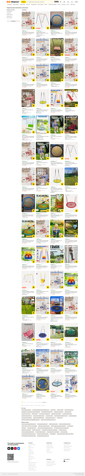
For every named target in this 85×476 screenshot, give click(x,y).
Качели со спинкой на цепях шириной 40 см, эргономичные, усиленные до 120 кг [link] (28, 137)
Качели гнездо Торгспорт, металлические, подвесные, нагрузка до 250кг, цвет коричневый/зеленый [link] (71, 344)
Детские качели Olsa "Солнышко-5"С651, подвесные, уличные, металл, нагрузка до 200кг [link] (71, 110)
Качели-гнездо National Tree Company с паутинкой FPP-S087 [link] (42, 137)
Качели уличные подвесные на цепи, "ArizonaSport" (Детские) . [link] (28, 370)
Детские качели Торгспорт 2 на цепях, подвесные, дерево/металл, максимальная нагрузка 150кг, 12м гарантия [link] (57, 215)
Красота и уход (30, 456)
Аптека (29, 455)
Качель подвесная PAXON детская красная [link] (27, 110)
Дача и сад (30, 459)
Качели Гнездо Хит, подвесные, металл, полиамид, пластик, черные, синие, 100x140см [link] (56, 396)
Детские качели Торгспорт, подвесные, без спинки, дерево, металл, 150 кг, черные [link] (56, 59)
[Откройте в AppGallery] (15, 449)
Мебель (29, 446)
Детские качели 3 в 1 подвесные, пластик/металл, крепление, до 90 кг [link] (57, 110)
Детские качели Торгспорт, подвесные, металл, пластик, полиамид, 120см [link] (41, 396)
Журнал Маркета (49, 452)
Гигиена (29, 449)
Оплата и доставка (49, 446)
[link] (26, 410)
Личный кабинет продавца (50, 461)
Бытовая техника (31, 447)
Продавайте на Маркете (50, 462)
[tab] (9, 4)
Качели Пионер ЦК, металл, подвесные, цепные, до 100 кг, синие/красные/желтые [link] (42, 33)
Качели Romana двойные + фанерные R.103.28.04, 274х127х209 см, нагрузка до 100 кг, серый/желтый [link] (28, 292)
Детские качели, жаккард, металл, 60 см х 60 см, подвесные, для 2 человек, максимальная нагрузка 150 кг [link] (71, 215)
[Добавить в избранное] (33, 12)
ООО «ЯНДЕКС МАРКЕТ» (80, 473)
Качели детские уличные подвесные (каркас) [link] (28, 317)
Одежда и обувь (31, 452)
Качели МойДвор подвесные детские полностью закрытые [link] (42, 292)
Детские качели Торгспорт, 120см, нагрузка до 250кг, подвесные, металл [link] (57, 163)
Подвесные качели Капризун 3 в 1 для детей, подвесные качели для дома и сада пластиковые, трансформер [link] (28, 266)
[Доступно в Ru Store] (18, 449)
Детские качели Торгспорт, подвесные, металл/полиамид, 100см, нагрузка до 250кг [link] (57, 33)
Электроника (30, 450)
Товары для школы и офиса (32, 462)
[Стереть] (51, 2)
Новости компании (67, 444)
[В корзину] (33, 27)
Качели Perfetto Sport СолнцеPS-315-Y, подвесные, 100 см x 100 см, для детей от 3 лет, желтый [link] (42, 110)
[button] (24, 10)
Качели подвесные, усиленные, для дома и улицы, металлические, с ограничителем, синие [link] (42, 59)
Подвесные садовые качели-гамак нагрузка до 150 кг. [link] (56, 266)
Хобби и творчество (31, 458)
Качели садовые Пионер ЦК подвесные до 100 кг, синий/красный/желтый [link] (71, 163)
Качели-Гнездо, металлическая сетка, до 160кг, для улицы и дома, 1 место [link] (42, 215)
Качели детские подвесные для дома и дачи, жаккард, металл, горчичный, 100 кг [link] (28, 85)
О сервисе (48, 449)
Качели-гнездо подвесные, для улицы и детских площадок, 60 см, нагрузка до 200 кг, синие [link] (71, 241)
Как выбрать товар (49, 444)
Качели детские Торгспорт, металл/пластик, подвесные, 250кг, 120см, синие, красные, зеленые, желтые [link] (27, 215)
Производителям (66, 447)
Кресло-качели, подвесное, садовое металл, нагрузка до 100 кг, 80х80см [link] (71, 137)
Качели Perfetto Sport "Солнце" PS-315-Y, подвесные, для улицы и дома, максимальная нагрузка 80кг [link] (56, 189)
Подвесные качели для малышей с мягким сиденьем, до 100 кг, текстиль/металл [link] (71, 396)
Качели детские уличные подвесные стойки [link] (71, 189)
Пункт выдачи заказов (67, 449)
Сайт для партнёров (49, 465)
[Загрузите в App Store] (8, 449)
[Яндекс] (82, 474)
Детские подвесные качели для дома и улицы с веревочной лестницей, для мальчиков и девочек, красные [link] (71, 266)
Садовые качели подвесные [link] (55, 84)
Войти (76, 1)
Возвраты (48, 450)
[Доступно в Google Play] (12, 449)
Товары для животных (32, 465)
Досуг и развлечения (31, 444)
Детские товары (31, 468)
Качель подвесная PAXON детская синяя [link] (56, 137)
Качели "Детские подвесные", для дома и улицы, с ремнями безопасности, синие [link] (56, 241)
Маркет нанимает (66, 450)
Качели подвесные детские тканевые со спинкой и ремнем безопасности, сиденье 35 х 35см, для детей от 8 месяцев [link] (42, 370)
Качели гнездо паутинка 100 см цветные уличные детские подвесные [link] (71, 370)
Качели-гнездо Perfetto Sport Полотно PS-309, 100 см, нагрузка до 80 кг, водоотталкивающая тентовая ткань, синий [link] (42, 344)
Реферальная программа (68, 446)
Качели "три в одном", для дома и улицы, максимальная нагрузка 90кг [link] (56, 344)
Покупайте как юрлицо (50, 447)
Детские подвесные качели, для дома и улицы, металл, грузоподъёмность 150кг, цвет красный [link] (28, 33)
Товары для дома (31, 453)
